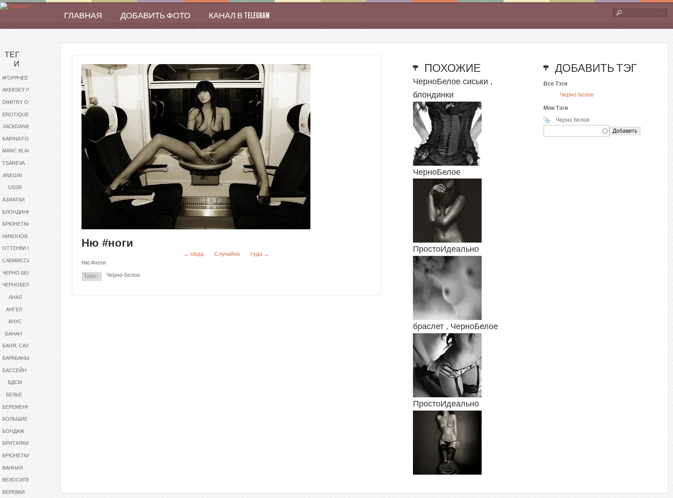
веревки (13, 492)
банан (13, 333)
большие (14, 419)
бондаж (13, 431)
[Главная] (14, 6)
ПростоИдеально (446, 249)
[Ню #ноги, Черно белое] (195, 227)
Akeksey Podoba (24, 89)
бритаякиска (20, 443)
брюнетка (16, 455)
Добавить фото (155, 16)
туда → (259, 254)
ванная (12, 468)
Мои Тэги (555, 108)
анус (15, 321)
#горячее (15, 78)
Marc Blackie (20, 150)
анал (15, 297)
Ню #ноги (107, 243)
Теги (12, 59)
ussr (15, 187)
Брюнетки (16, 224)
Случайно (227, 254)
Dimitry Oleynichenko (24, 102)
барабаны (15, 358)
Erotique (15, 114)
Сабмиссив (18, 260)
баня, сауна (19, 345)
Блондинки (17, 212)
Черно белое (20, 273)
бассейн (14, 370)
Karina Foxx (18, 138)
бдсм (15, 382)
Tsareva (13, 163)
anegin (12, 175)
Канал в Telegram (239, 16)
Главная (83, 16)
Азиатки (13, 199)
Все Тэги (555, 84)
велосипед (17, 479)
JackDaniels (19, 126)
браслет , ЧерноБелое (455, 326)
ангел (14, 309)
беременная (19, 407)
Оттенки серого (24, 248)
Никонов (14, 236)
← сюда (194, 254)
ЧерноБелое (19, 284)
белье (14, 394)
